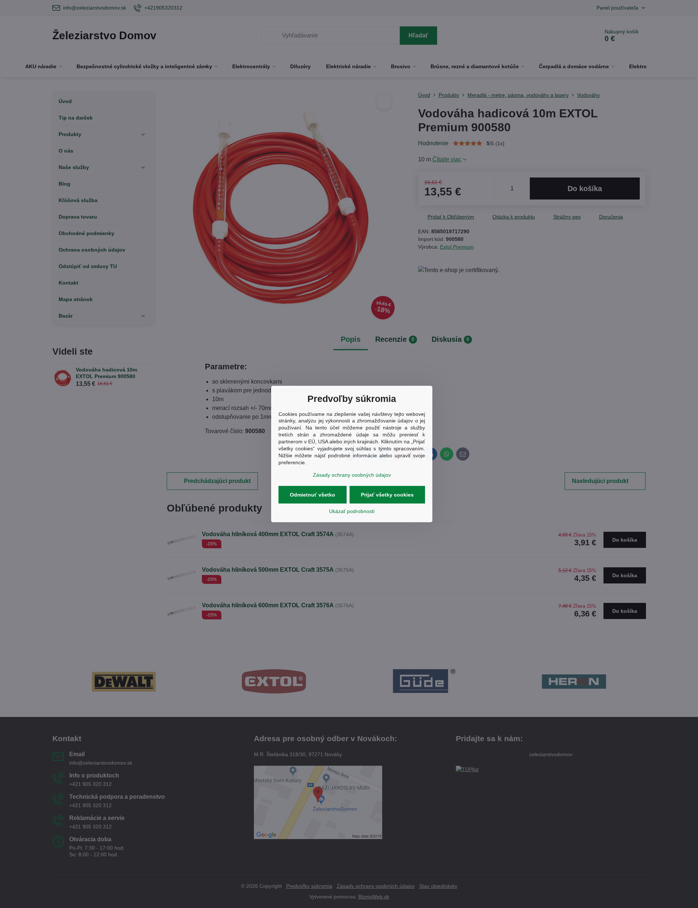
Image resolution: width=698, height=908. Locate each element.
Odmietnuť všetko (312, 495)
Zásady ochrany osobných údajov (352, 475)
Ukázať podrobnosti (351, 511)
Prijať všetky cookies (387, 495)
